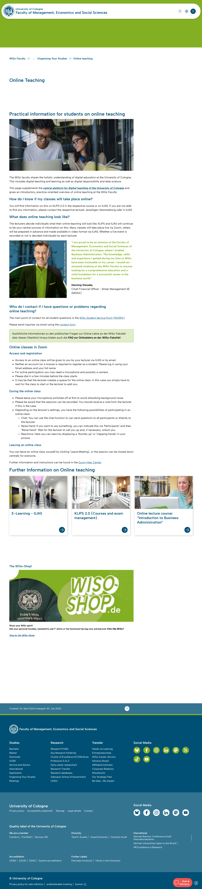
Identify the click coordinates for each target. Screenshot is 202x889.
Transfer (97, 742)
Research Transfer (60, 768)
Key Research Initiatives (63, 752)
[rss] (185, 750)
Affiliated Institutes (102, 764)
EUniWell (27, 837)
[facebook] (146, 750)
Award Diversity (99, 837)
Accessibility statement (40, 810)
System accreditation (50, 860)
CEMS (12, 860)
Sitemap (60, 810)
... (34, 58)
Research (57, 742)
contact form (67, 324)
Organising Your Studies (52, 58)
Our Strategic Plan (102, 776)
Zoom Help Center (90, 462)
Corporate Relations (103, 768)
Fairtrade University (81, 860)
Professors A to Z (60, 760)
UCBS (12, 760)
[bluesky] (137, 750)
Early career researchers (64, 764)
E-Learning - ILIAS (27, 513)
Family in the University (108, 860)
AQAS (32, 860)
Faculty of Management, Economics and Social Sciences (61, 12)
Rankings (14, 780)
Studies (14, 742)
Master (13, 752)
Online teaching (83, 58)
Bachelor (14, 748)
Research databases (61, 772)
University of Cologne (40, 9)
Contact (88, 810)
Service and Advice (19, 764)
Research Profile (59, 748)
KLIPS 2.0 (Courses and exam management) (98, 515)
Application (15, 772)
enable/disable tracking (59, 884)
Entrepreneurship (101, 752)
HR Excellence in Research (148, 847)
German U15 (41, 837)
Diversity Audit (119, 837)
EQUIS (22, 860)
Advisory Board (100, 760)
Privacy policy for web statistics (26, 884)
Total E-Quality (79, 837)
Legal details (74, 810)
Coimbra (14, 837)
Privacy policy (16, 810)
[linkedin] (166, 750)
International (16, 768)
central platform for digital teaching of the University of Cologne (83, 188)
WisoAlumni (98, 772)
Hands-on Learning (102, 748)
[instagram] (156, 750)
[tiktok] (137, 759)
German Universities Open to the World (155, 843)
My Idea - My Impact (103, 780)
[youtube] (146, 759)
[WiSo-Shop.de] (71, 596)
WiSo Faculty (17, 58)
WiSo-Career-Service (103, 756)
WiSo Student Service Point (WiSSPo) (102, 318)
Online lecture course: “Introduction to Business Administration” (157, 517)
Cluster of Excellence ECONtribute (70, 756)
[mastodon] (176, 750)
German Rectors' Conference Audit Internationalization (152, 838)
